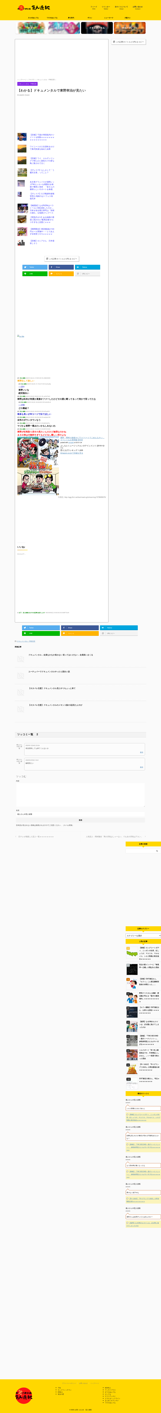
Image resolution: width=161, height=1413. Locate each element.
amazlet (71, 442)
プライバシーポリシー (69, 1383)
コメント (80, 781)
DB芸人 (60, 1392)
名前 (17, 810)
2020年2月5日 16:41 (32, 760)
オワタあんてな (110, 1392)
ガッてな (108, 1394)
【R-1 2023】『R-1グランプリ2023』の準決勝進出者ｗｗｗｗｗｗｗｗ (149, 1067)
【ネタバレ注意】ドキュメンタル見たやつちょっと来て (52, 688)
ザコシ (90, 18)
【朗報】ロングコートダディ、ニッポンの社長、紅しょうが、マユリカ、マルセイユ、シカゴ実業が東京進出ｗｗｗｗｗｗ (149, 953)
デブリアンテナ (110, 1396)
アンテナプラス (110, 1390)
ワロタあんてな (52, 18)
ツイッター (106, 8)
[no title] (20, 336)
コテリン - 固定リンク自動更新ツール (19, 134)
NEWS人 (108, 1388)
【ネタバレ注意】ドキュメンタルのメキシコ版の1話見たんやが (55, 705)
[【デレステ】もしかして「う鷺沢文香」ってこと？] (23, 173)
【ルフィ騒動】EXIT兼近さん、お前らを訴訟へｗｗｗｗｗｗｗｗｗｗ (149, 1010)
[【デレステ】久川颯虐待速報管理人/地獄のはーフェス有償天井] (23, 197)
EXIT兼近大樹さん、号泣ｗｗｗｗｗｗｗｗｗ (149, 1079)
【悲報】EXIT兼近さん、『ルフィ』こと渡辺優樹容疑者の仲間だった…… (149, 981)
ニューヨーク (108, 18)
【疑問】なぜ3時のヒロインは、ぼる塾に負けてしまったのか (149, 1024)
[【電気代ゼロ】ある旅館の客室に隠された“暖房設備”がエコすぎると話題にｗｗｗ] (23, 220)
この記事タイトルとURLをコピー (63, 258)
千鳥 (59, 1388)
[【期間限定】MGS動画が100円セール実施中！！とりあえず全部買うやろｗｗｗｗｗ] (23, 232)
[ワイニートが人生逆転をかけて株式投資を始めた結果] (23, 150)
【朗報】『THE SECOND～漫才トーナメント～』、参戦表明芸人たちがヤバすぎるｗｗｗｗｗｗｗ (149, 1039)
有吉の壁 (61, 1394)
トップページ (95, 1383)
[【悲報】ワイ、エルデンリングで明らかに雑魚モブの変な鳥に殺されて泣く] (23, 162)
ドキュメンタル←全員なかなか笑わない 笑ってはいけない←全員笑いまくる (60, 655)
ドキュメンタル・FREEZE (26, 641)
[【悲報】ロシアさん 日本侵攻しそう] (23, 244)
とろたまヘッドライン (112, 1398)
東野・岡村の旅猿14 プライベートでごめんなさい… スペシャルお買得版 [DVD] (82, 438)
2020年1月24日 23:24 (33, 745)
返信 (141, 752)
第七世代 (71, 18)
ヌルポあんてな (33, 18)
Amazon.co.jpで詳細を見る (71, 453)
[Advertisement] (61, 59)
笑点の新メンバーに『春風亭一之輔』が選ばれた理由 (149, 965)
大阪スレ (128, 18)
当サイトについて (121, 8)
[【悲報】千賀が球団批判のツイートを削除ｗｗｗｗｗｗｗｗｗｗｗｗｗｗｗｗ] (23, 138)
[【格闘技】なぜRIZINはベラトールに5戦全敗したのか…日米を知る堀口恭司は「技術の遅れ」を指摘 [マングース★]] (23, 209)
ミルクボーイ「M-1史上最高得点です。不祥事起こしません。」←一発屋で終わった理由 (149, 1054)
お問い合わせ (138, 8)
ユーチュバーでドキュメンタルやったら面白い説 (49, 672)
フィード (94, 8)
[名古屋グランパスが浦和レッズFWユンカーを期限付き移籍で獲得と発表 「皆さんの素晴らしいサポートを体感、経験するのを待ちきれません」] (23, 185)
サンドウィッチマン (65, 1390)
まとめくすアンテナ (112, 1400)
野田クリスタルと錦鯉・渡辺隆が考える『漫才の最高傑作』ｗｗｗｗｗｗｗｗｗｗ (149, 997)
